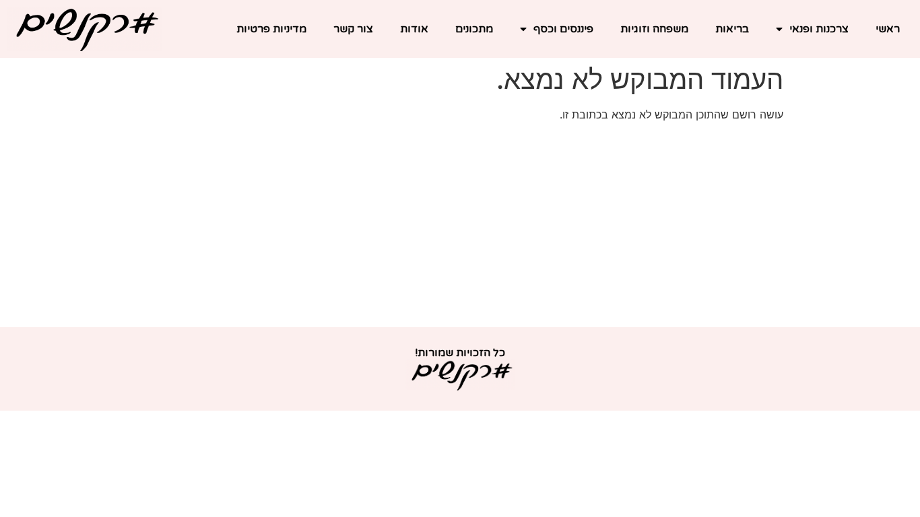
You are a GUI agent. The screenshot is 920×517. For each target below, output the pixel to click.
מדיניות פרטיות (271, 29)
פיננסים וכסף (563, 29)
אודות (414, 29)
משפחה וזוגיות (654, 29)
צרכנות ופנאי (819, 29)
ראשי (888, 29)
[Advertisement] (460, 226)
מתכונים (474, 29)
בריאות (732, 29)
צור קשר (353, 29)
